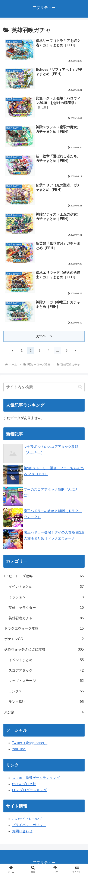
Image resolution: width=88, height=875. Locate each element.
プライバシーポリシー (29, 825)
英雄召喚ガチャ (46, 618)
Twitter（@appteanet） (29, 743)
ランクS (46, 691)
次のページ (44, 336)
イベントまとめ (46, 586)
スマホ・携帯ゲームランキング (36, 778)
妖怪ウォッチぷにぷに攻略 (44, 649)
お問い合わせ (22, 831)
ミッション (46, 597)
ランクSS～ (46, 702)
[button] (80, 386)
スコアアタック (46, 670)
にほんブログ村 (24, 784)
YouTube (19, 749)
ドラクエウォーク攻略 (44, 628)
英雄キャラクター (46, 607)
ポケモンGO (44, 639)
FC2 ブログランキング (29, 790)
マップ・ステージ (46, 681)
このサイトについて (27, 819)
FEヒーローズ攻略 (44, 576)
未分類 (44, 712)
